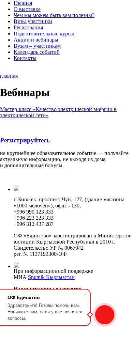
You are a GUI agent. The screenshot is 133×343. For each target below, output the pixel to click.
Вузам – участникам (37, 46)
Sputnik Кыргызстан (51, 277)
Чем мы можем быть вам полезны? (54, 15)
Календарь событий (37, 52)
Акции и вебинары (36, 40)
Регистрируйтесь (25, 140)
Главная (23, 3)
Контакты (25, 58)
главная (9, 76)
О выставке (27, 9)
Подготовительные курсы (44, 33)
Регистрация (28, 27)
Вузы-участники (33, 21)
